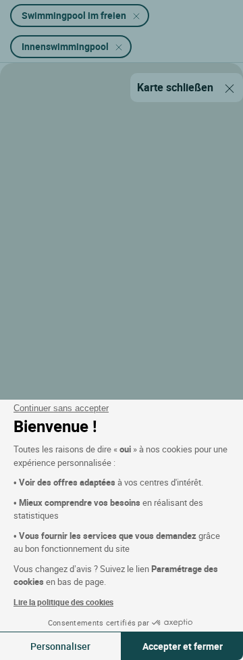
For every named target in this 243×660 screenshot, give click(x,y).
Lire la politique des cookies (63, 601)
